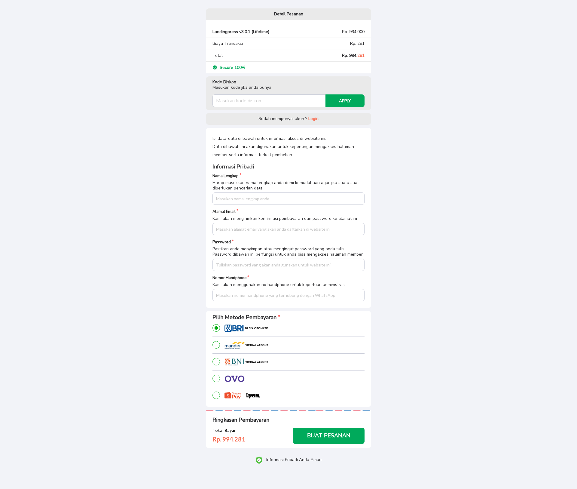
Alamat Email (224, 211)
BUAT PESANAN (328, 435)
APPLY (345, 101)
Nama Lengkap (225, 176)
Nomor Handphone (229, 278)
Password (221, 242)
